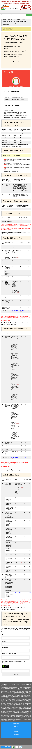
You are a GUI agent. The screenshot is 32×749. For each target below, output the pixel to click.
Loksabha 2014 (11, 19)
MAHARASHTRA (21, 19)
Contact (16, 731)
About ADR (16, 726)
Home (2, 12)
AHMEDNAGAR (7, 21)
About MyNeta (16, 723)
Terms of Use (16, 734)
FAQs (16, 737)
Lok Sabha (9, 12)
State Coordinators (16, 729)
